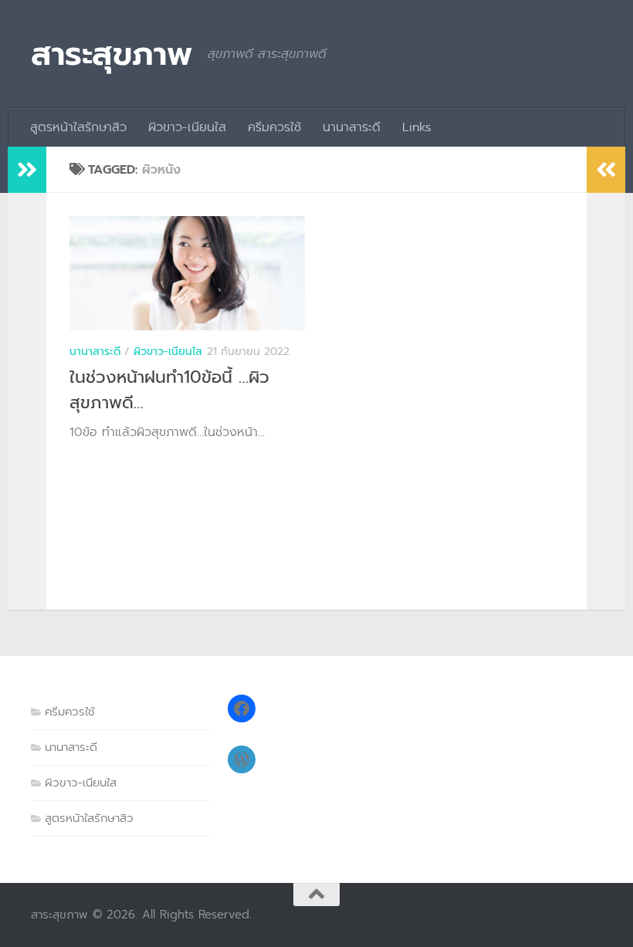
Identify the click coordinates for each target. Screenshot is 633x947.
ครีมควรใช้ (274, 127)
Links (417, 127)
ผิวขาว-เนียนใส (187, 127)
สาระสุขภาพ (111, 54)
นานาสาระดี (352, 127)
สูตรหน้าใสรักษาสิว (78, 127)
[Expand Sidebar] (27, 170)
